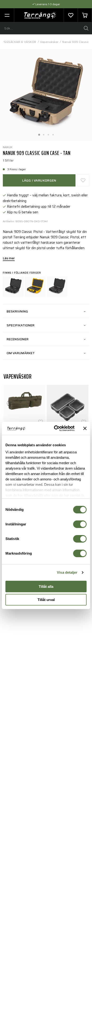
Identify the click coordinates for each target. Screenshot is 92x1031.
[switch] (80, 524)
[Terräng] (40, 15)
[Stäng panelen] (85, 428)
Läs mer (9, 258)
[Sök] (86, 28)
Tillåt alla (46, 587)
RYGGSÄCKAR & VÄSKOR (18, 42)
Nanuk (8, 147)
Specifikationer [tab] (20, 325)
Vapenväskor (49, 42)
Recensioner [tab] (18, 339)
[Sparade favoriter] (71, 15)
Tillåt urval (46, 600)
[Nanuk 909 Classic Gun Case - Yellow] (35, 286)
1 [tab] (39, 133)
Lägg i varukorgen (39, 180)
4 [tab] (53, 133)
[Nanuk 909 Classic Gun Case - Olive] (57, 286)
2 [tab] (43, 133)
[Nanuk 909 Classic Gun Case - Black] (13, 286)
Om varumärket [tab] (21, 353)
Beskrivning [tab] (17, 311)
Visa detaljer (67, 572)
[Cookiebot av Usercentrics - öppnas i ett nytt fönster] (56, 428)
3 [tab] (48, 133)
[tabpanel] (46, 95)
